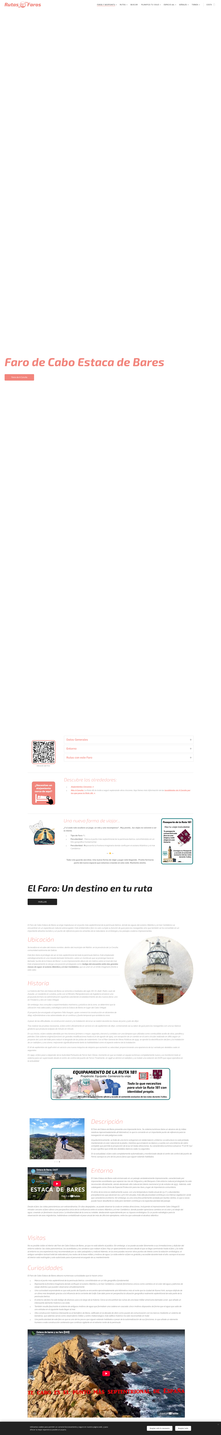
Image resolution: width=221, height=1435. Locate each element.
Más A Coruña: (77, 790)
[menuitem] (107, 5)
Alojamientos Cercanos (81, 787)
